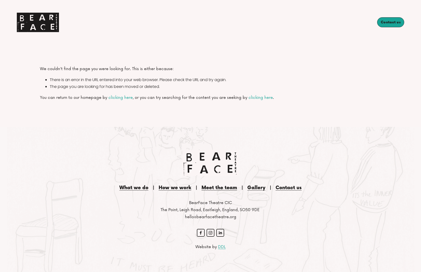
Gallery (361, 22)
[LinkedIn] (220, 233)
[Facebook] (201, 233)
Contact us (391, 22)
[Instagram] (210, 233)
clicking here (120, 97)
